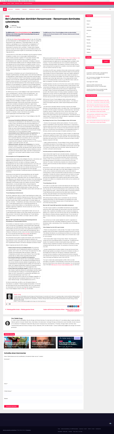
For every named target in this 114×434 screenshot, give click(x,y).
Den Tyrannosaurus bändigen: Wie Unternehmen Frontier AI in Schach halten (16, 344)
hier (25, 288)
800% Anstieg (26, 233)
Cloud (88, 24)
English (12, 3)
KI (5, 341)
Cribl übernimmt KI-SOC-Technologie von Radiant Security (67, 344)
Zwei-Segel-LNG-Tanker (92, 81)
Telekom (89, 52)
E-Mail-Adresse (8, 391)
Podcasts (70, 431)
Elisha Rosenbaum (91, 105)
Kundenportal (98, 428)
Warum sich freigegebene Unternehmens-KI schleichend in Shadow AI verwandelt (42, 344)
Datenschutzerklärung (28, 3)
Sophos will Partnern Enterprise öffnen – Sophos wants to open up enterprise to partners (61, 310)
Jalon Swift (89, 109)
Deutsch (4, 3)
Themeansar (28, 430)
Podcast (88, 39)
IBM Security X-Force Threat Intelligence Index (69, 58)
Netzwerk (89, 36)
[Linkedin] (6, 304)
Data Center (89, 27)
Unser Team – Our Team (77, 431)
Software (89, 46)
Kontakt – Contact (91, 428)
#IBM (19, 27)
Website (6, 398)
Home (59, 428)
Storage (88, 49)
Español (8, 3)
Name (6, 383)
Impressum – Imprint (19, 3)
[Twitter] (8, 304)
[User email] (9, 304)
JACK (88, 114)
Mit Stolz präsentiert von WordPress (9, 430)
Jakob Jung (14, 25)
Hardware (89, 30)
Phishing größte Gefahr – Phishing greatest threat (20, 309)
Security (7, 16)
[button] (110, 9)
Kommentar (7, 359)
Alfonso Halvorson (91, 100)
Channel (88, 20)
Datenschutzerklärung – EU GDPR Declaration (69, 428)
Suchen (88, 57)
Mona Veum (89, 120)
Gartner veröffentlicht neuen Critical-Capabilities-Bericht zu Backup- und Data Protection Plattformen (97, 116)
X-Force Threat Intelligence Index (23, 32)
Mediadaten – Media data (62, 431)
